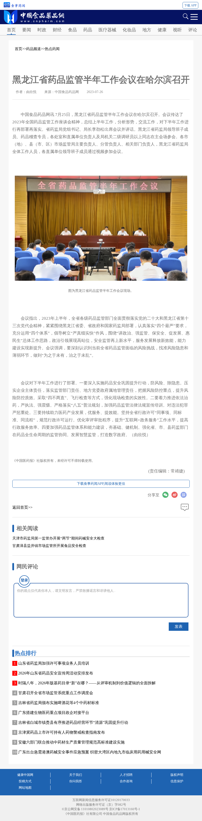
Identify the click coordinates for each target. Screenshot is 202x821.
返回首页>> (22, 507)
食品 (72, 29)
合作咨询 (126, 781)
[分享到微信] (166, 494)
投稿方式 (25, 781)
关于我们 (75, 775)
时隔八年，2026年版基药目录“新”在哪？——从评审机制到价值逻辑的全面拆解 (87, 683)
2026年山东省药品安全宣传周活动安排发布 (55, 673)
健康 (162, 29)
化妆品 (129, 29)
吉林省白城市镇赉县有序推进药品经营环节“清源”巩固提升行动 (73, 722)
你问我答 (75, 781)
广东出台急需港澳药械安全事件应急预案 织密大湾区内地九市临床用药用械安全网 (89, 752)
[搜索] (185, 16)
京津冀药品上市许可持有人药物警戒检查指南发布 (61, 732)
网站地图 (25, 787)
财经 (57, 29)
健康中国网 (25, 775)
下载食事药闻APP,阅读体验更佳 (101, 483)
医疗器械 (107, 29)
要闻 (26, 29)
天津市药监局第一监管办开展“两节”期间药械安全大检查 (58, 538)
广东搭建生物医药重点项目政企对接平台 (53, 712)
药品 (87, 29)
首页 (11, 29)
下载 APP (190, 5)
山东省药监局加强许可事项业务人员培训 (53, 663)
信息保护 (176, 781)
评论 (192, 29)
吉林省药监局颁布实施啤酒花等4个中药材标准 (58, 703)
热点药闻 (52, 49)
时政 (41, 29)
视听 (177, 29)
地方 (146, 29)
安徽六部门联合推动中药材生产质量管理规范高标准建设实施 (71, 742)
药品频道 (33, 49)
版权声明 (176, 775)
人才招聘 (126, 775)
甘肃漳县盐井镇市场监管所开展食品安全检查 (49, 546)
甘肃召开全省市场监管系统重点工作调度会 (55, 693)
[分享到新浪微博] (176, 494)
